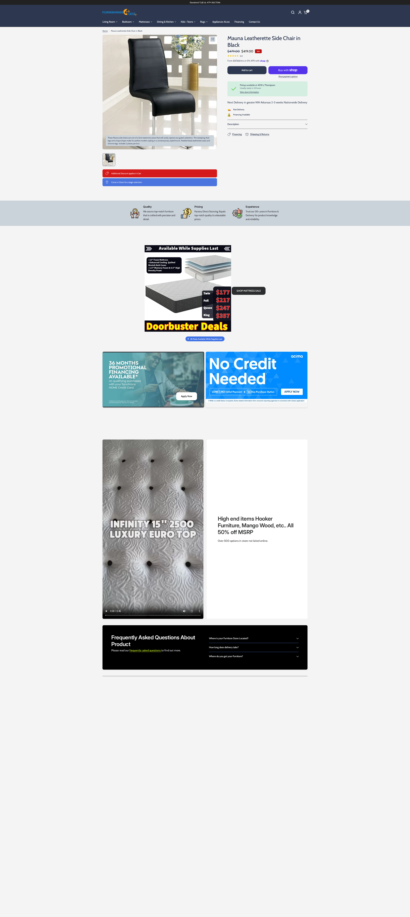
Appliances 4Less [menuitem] (221, 21)
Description (233, 124)
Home (105, 31)
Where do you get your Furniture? (226, 656)
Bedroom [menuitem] (127, 21)
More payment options (288, 76)
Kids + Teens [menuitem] (187, 21)
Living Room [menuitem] (108, 21)
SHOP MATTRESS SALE (249, 290)
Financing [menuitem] (239, 21)
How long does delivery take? (224, 647)
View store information (249, 92)
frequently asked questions (145, 650)
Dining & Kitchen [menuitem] (165, 21)
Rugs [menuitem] (202, 21)
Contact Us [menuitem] (254, 21)
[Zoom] (212, 39)
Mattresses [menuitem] (144, 21)
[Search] (293, 12)
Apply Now (186, 396)
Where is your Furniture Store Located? (228, 638)
